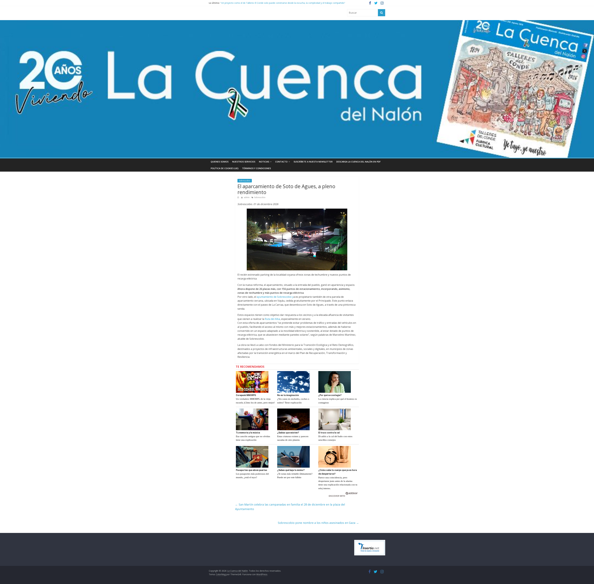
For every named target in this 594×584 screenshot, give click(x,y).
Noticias (264, 161)
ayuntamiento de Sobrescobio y (275, 296)
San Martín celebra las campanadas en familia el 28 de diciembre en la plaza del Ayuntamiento (290, 507)
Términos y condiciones (256, 168)
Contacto (281, 161)
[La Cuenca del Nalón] (297, 22)
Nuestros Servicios (243, 161)
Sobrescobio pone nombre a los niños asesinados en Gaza (318, 523)
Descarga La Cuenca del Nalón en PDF (358, 161)
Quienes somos (219, 161)
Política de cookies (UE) (224, 168)
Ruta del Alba (272, 319)
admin (247, 197)
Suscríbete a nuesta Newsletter (313, 161)
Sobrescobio (244, 180)
